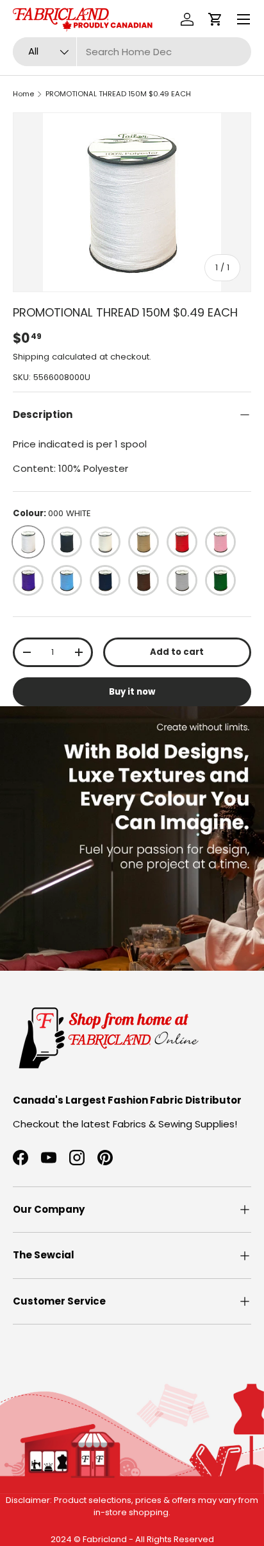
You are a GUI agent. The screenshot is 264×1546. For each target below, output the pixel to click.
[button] (215, 19)
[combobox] (132, 51)
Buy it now (132, 692)
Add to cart (177, 652)
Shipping (31, 357)
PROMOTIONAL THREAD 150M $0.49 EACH (118, 94)
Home (23, 94)
